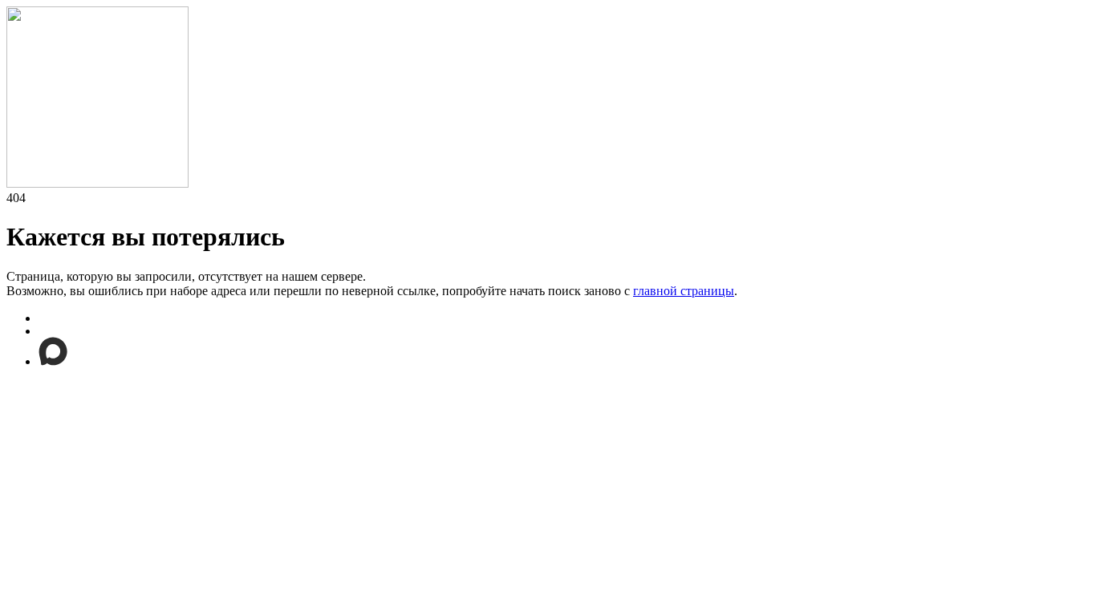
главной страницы (683, 291)
